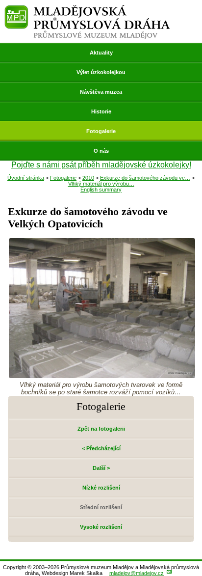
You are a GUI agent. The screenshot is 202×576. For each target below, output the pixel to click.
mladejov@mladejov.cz (136, 573)
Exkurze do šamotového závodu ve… (145, 178)
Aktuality (101, 52)
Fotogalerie (101, 131)
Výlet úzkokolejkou (101, 72)
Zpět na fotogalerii (101, 429)
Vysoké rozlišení (101, 527)
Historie (101, 111)
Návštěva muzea (101, 92)
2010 (88, 178)
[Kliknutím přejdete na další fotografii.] (102, 375)
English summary (101, 189)
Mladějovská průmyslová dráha (87, 9)
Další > (101, 468)
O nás (101, 151)
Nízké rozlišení (101, 488)
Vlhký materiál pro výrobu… (101, 184)
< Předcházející (101, 448)
